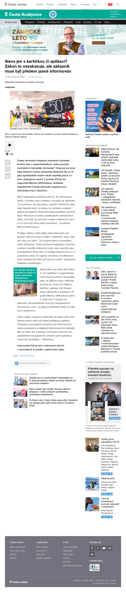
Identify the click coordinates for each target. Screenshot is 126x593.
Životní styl (11, 22)
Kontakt (66, 562)
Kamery (113, 17)
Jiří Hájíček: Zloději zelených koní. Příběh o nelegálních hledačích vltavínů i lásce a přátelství (110, 196)
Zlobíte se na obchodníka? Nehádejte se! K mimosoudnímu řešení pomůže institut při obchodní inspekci (52, 380)
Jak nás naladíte (70, 547)
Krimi (90, 110)
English (113, 580)
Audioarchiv (115, 14)
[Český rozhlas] (16, 4)
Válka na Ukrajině (17, 547)
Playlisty (68, 22)
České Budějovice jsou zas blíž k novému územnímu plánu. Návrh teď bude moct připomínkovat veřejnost (110, 302)
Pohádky (91, 114)
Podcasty (40, 554)
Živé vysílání (92, 123)
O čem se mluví (35, 77)
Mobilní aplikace (43, 558)
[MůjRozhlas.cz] (10, 87)
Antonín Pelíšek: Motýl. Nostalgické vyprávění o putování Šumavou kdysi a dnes (110, 236)
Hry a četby (92, 105)
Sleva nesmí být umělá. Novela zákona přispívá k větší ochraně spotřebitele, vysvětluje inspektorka (49, 392)
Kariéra (66, 558)
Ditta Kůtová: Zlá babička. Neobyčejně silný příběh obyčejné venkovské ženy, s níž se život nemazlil (110, 157)
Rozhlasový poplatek (72, 565)
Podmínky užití (102, 580)
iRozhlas (39, 4)
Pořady (41, 22)
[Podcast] (7, 154)
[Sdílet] (11, 154)
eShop (13, 558)
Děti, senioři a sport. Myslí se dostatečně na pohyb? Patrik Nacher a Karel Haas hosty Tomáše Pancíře (109, 279)
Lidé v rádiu (68, 554)
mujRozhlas (62, 4)
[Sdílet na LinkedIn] (8, 176)
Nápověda (67, 551)
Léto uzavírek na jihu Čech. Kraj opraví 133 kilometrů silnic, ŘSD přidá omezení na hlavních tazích (110, 325)
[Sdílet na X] (8, 169)
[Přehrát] (9, 145)
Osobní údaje (87, 580)
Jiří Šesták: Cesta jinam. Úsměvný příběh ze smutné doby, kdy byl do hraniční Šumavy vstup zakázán (110, 177)
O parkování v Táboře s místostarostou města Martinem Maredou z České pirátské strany (110, 345)
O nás (98, 22)
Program (50, 4)
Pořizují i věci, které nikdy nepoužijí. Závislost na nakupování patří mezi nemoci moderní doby (53, 403)
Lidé (78, 22)
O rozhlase (84, 4)
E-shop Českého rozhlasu (100, 362)
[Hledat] (117, 4)
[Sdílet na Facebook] (8, 162)
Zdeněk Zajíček (27, 356)
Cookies (76, 580)
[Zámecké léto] (63, 40)
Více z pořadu (93, 268)
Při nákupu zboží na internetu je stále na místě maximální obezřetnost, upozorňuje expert (25, 275)
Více (107, 22)
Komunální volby (17, 551)
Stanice (74, 4)
